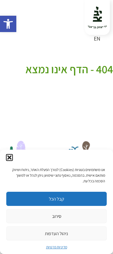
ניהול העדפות (56, 233)
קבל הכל (56, 199)
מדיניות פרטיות (56, 247)
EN (97, 38)
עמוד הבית (102, 61)
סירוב (56, 216)
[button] (8, 24)
